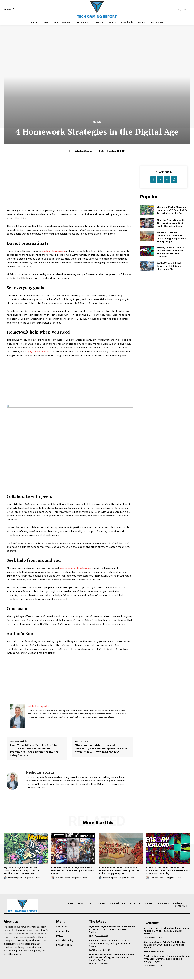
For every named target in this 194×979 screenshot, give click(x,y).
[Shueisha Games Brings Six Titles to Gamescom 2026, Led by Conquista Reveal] (147, 223)
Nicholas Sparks (83, 151)
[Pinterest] (167, 179)
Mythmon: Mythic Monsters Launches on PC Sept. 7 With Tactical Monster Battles (172, 210)
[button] (10, 9)
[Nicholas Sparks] (14, 780)
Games (92, 950)
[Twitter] (160, 179)
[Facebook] (153, 179)
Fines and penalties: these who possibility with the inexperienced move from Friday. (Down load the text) (102, 749)
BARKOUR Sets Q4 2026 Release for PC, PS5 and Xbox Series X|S (169, 265)
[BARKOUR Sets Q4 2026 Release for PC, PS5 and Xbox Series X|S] (147, 266)
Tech (91, 936)
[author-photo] (6, 877)
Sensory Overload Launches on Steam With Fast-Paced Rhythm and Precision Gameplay (171, 252)
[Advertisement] (70, 187)
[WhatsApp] (174, 179)
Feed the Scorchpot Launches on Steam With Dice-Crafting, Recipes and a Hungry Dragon (171, 237)
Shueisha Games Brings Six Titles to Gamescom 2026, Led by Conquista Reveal (171, 223)
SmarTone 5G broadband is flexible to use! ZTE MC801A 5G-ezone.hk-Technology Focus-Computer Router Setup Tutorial (35, 750)
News (97, 122)
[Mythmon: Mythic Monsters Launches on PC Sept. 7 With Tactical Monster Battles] (147, 210)
